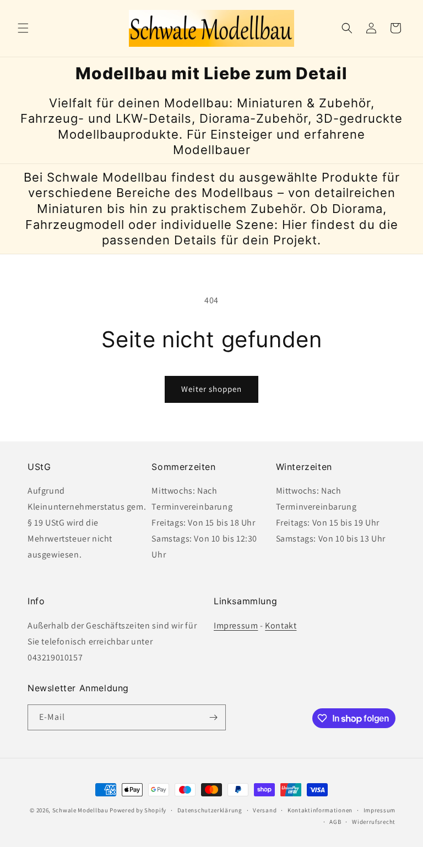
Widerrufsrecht (373, 822)
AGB (335, 822)
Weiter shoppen (211, 389)
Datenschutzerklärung (209, 810)
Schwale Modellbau (80, 810)
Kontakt (280, 625)
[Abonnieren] (213, 717)
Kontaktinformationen (320, 810)
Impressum (236, 625)
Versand (264, 810)
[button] (23, 28)
